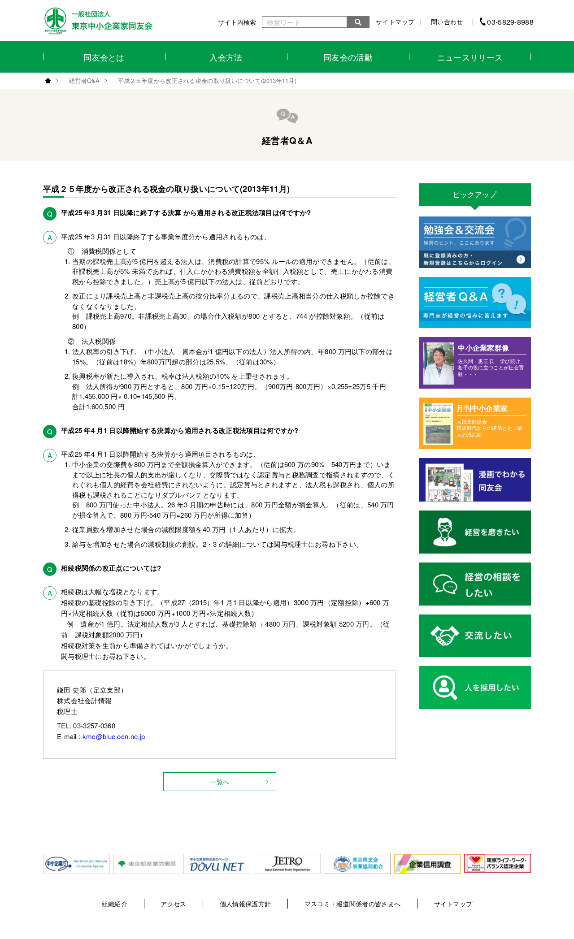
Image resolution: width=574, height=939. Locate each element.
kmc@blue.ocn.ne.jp (114, 736)
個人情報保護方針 (245, 903)
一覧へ (219, 781)
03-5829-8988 (510, 22)
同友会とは (104, 57)
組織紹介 (114, 903)
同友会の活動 (348, 57)
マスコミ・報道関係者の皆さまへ (352, 903)
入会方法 (225, 57)
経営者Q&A (84, 80)
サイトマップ (395, 21)
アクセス (173, 903)
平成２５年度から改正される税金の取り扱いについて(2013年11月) (207, 80)
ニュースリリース (470, 57)
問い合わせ (447, 21)
